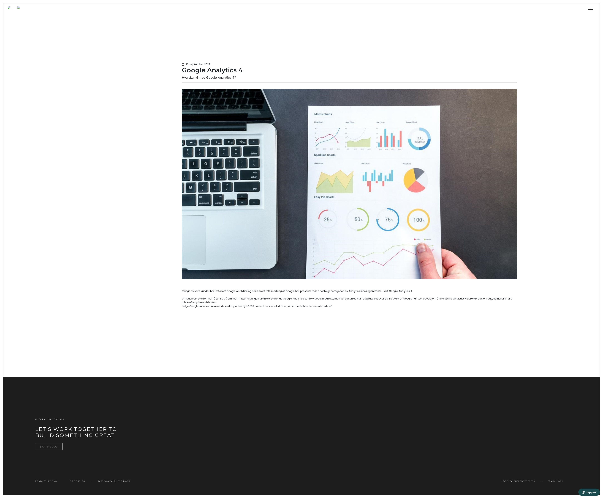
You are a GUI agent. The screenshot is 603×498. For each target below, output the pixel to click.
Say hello (49, 446)
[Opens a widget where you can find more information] (589, 492)
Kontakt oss (591, 24)
